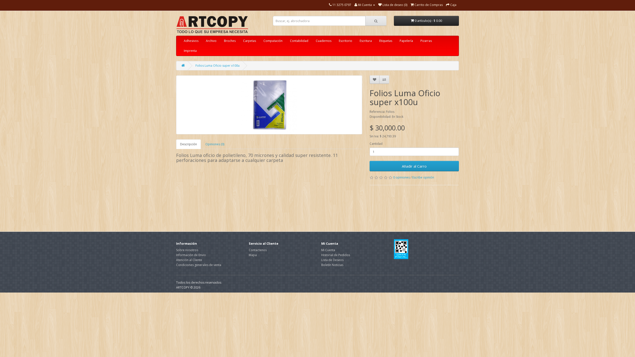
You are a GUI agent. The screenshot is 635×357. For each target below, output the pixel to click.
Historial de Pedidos (335, 255)
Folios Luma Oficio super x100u (217, 65)
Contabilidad (299, 41)
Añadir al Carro (414, 166)
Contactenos (258, 250)
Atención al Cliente (189, 260)
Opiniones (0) (214, 144)
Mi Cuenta (328, 250)
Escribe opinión (423, 177)
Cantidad (376, 144)
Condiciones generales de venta (198, 265)
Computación (273, 41)
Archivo (211, 41)
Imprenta (190, 51)
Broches (230, 41)
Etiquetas (385, 41)
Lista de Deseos (332, 260)
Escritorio (345, 41)
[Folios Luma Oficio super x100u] (269, 104)
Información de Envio (191, 255)
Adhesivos (191, 41)
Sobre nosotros (187, 250)
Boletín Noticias (332, 265)
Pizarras (426, 41)
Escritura (366, 41)
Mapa (253, 255)
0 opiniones (401, 177)
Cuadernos (323, 41)
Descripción (188, 144)
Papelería (406, 41)
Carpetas (249, 41)
